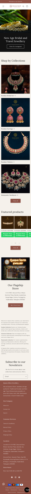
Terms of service (12, 492)
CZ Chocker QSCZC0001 (7, 230)
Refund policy (14, 489)
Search (5, 413)
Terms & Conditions (9, 423)
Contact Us (6, 409)
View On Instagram (15, 46)
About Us (6, 405)
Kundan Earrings (7, 129)
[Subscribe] (26, 377)
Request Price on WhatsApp (7, 234)
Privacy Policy (7, 431)
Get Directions (15, 305)
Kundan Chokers (7, 162)
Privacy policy (22, 489)
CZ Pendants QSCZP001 (20, 230)
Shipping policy (21, 492)
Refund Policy (7, 427)
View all (15, 201)
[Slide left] (12, 243)
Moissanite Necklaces (8, 195)
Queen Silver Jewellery (14, 487)
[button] (3, 6)
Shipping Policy (7, 435)
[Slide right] (19, 243)
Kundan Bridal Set (7, 96)
